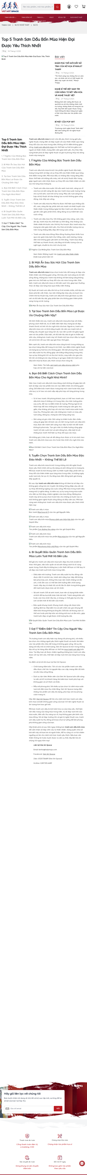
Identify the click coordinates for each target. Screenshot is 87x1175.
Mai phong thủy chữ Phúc (48, 547)
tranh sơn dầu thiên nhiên (68, 254)
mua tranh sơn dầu (72, 649)
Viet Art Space (42, 699)
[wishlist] (76, 6)
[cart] (83, 6)
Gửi (58, 1108)
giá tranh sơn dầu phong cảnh (63, 365)
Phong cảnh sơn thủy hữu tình (61, 519)
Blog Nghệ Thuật (22, 25)
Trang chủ (6, 25)
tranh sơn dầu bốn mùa (44, 147)
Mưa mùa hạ (63, 537)
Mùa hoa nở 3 (43, 512)
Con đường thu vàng (46, 529)
